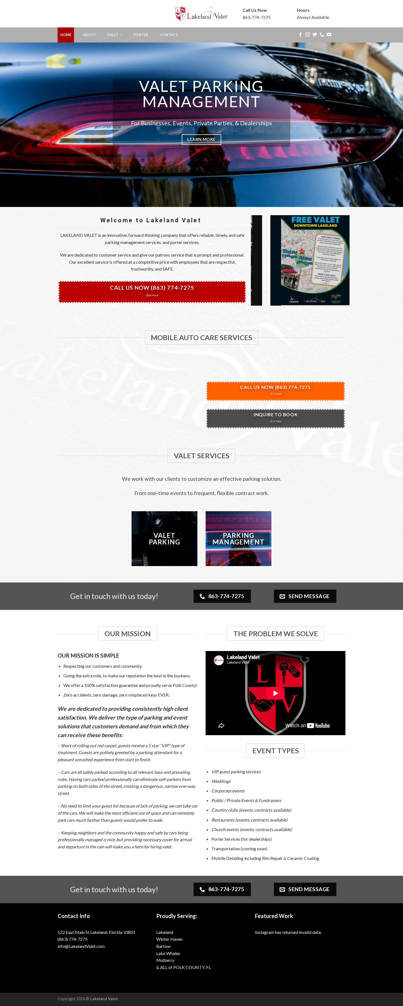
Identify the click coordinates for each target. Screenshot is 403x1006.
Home (66, 35)
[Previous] (15, 124)
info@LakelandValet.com (81, 946)
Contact (169, 35)
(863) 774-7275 (72, 939)
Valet (112, 35)
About (89, 35)
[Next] (388, 124)
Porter (141, 35)
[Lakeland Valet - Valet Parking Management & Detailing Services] (201, 13)
